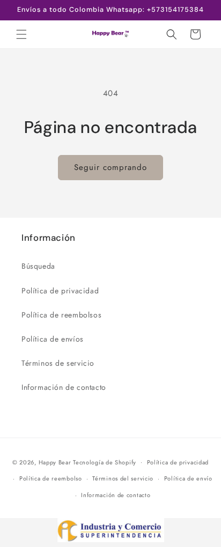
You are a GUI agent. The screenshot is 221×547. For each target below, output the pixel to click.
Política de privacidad (60, 290)
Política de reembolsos (61, 314)
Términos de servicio (57, 363)
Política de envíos (52, 339)
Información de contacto (63, 387)
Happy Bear (55, 461)
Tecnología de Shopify (104, 461)
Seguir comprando (110, 167)
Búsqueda (38, 266)
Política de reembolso (50, 478)
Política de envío (188, 478)
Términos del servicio (122, 478)
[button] (21, 34)
